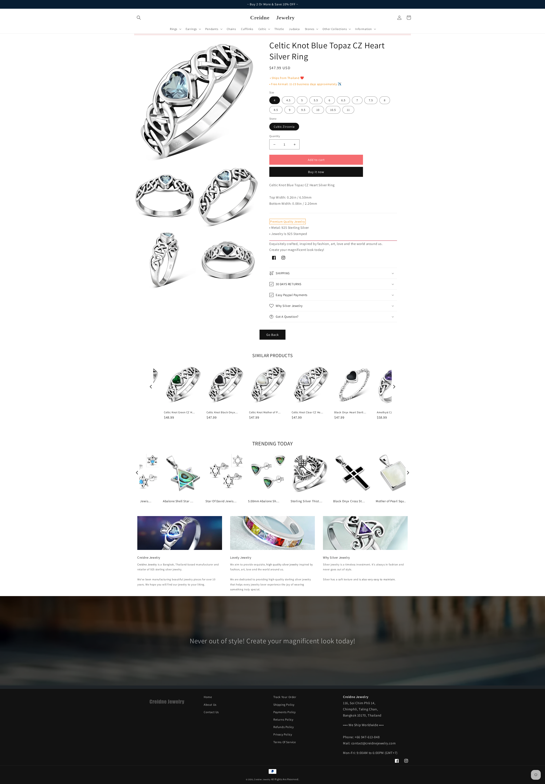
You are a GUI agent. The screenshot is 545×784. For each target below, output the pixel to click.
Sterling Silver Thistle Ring (307, 501)
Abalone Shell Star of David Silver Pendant (179, 501)
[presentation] (151, 386)
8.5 (276, 110)
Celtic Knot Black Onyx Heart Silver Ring (222, 412)
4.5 (288, 100)
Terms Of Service (284, 742)
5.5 (316, 100)
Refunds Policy (283, 727)
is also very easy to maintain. (377, 579)
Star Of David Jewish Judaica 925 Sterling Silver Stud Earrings (221, 501)
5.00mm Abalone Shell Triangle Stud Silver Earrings (264, 501)
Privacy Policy (282, 734)
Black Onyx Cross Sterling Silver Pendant (349, 501)
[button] (138, 17)
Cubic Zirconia (284, 127)
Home (208, 697)
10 (318, 110)
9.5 (303, 110)
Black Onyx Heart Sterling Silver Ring (350, 412)
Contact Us (211, 712)
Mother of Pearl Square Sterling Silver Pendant (392, 501)
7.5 (371, 100)
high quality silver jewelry (282, 564)
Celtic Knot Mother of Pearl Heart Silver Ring (265, 412)
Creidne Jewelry (147, 564)
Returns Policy (283, 719)
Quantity (274, 136)
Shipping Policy (283, 705)
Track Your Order (284, 697)
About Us (210, 705)
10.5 (333, 110)
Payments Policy (284, 712)
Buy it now (316, 172)
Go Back (272, 335)
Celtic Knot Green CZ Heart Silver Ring (180, 412)
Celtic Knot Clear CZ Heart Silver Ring (308, 412)
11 (348, 110)
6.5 (343, 100)
